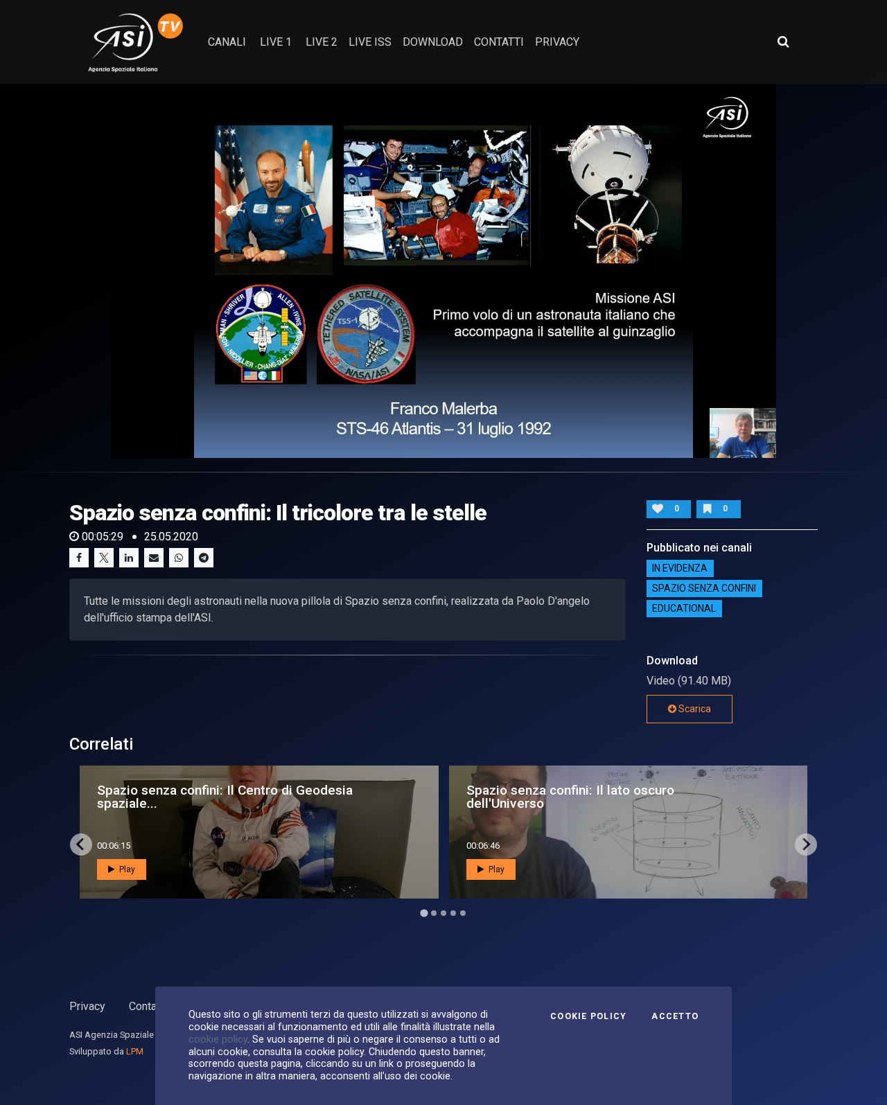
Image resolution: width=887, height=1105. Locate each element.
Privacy (87, 1006)
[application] (443, 271)
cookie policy (217, 1039)
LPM (134, 1051)
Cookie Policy (588, 1016)
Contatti (147, 1006)
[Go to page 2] (434, 913)
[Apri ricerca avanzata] (783, 41)
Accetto (675, 1016)
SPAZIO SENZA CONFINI (704, 588)
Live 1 (276, 41)
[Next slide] (806, 844)
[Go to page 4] (453, 913)
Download (433, 41)
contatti (499, 41)
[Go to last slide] (81, 844)
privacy (557, 41)
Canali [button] (227, 41)
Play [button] (126, 869)
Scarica (693, 708)
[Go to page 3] (443, 913)
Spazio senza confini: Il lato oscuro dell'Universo (570, 796)
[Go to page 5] (463, 913)
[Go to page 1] (424, 913)
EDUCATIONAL (684, 609)
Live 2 (321, 41)
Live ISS (370, 41)
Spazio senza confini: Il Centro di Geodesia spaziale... (225, 796)
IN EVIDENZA (680, 568)
